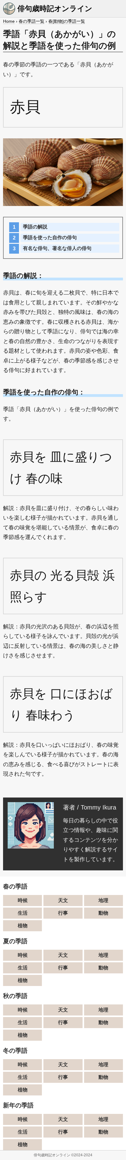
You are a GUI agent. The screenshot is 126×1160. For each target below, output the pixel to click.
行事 (63, 913)
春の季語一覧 (31, 21)
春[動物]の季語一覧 (66, 21)
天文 (63, 900)
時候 (23, 900)
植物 (23, 925)
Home (9, 21)
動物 (103, 913)
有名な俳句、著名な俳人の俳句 (57, 248)
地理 (103, 900)
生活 (23, 913)
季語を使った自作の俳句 (50, 237)
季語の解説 (35, 226)
